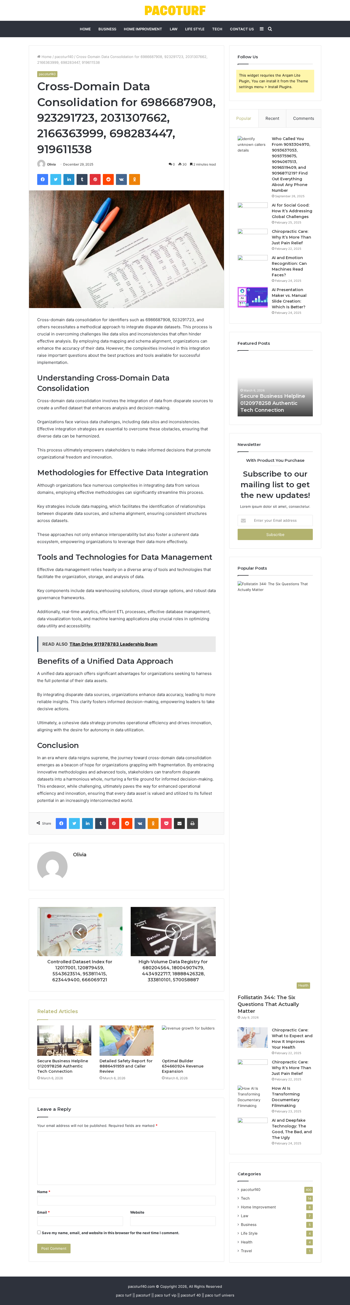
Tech (217, 29)
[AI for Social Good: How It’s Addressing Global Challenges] (253, 212)
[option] (275, 386)
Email (43, 1212)
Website (137, 1212)
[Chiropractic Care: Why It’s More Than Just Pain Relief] (253, 239)
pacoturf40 (64, 56)
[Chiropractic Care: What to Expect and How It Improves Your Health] (253, 1037)
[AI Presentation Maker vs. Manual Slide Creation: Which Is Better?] (253, 297)
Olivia (51, 164)
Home (85, 29)
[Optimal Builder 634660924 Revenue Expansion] (189, 1040)
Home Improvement (143, 29)
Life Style (195, 29)
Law (173, 29)
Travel (246, 1251)
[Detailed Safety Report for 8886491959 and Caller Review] (127, 1040)
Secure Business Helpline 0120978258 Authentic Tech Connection (62, 1066)
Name (43, 1192)
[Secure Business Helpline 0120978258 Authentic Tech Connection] (64, 1040)
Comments (303, 118)
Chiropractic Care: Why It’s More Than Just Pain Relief (291, 237)
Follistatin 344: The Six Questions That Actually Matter (268, 1004)
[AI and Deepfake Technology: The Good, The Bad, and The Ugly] (253, 1128)
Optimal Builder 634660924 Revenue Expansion (182, 1066)
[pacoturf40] (175, 10)
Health (246, 1242)
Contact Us (242, 29)
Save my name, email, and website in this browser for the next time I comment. (110, 1233)
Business (107, 29)
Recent (272, 118)
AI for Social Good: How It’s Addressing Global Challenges (292, 211)
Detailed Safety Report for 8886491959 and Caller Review (126, 1066)
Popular (243, 118)
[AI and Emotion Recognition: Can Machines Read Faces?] (253, 265)
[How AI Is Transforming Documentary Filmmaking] (253, 1097)
